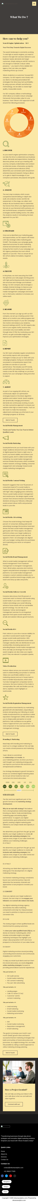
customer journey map (19, 880)
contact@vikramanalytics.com (13, 1167)
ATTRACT (8, 843)
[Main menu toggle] (34, 4)
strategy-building (21, 464)
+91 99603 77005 (9, 1171)
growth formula (26, 771)
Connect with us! (14, 1104)
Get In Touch (10, 420)
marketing (9, 760)
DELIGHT (7, 947)
